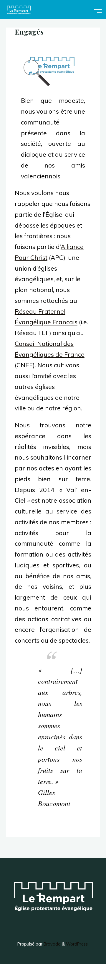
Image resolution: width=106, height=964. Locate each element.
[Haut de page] (83, 941)
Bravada (51, 944)
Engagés (29, 31)
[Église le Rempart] (18, 9)
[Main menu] (96, 10)
